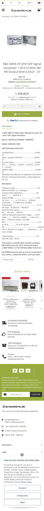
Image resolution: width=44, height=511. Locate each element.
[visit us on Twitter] (15, 371)
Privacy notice (26, 482)
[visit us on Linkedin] (28, 371)
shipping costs (24, 97)
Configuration (22, 496)
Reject (22, 502)
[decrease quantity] (4, 106)
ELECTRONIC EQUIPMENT (26, 82)
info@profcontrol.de (19, 431)
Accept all (22, 488)
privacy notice (15, 385)
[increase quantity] (39, 106)
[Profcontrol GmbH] (21, 9)
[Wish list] (20, 2)
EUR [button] (28, 3)
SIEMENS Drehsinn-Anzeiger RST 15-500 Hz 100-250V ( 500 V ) (29, 300)
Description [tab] (7, 126)
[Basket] (38, 10)
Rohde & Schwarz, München (22, 99)
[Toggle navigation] (3, 10)
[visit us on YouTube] (21, 371)
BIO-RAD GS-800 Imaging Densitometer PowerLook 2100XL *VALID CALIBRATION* (10, 301)
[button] (11, 3)
